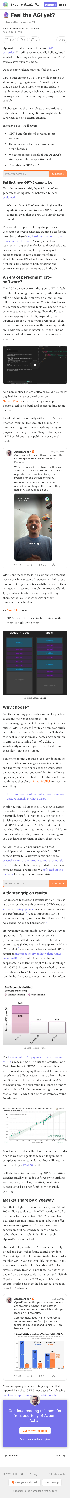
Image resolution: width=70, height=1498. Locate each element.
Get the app (52, 1482)
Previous (13, 1455)
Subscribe (50, 4)
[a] (35, 365)
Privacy (33, 1474)
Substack (18, 1490)
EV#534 (28, 1165)
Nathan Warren (30, 28)
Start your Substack (26, 1482)
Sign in (63, 4)
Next (59, 1455)
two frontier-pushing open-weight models (29, 1395)
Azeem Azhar (10, 28)
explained (9, 197)
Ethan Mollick (42, 781)
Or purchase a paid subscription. (35, 1439)
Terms (42, 1474)
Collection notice (57, 1474)
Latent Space (39, 698)
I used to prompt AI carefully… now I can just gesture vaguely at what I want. (35, 796)
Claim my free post (35, 1431)
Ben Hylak (13, 610)
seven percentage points (18, 909)
